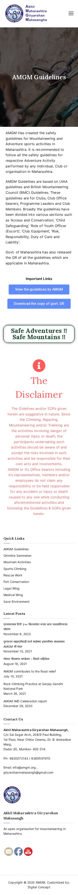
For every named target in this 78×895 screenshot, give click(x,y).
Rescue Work (12, 575)
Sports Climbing (14, 569)
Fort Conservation (16, 581)
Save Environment (16, 601)
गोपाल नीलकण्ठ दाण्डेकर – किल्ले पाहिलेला (26, 659)
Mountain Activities (17, 562)
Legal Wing (11, 588)
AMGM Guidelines (16, 549)
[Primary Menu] (71, 13)
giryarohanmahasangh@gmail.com (28, 772)
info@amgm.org (24, 767)
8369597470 (40, 758)
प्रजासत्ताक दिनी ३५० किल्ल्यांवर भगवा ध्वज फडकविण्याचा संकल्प (35, 626)
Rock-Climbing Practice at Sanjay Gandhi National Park (33, 686)
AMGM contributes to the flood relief (29, 671)
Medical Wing (13, 595)
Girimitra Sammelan (17, 555)
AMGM (40, 882)
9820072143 (19, 758)
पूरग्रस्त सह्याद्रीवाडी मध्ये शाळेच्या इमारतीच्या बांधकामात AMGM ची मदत (34, 644)
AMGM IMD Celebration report (25, 701)
